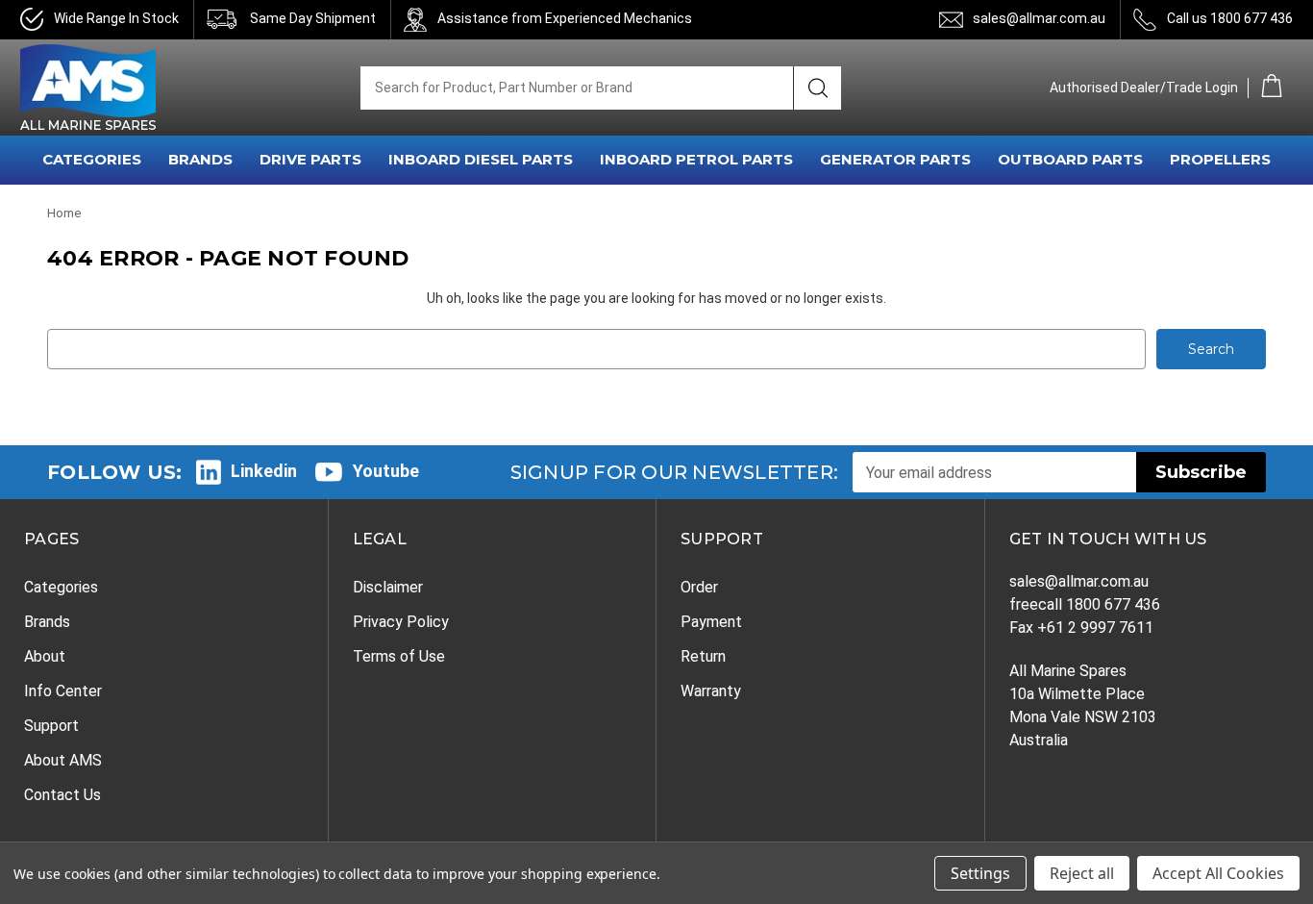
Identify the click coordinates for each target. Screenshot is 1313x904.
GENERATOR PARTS (895, 159)
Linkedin (264, 471)
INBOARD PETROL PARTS (696, 159)
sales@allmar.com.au (1039, 18)
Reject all (1082, 873)
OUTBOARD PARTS (1070, 159)
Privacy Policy (401, 622)
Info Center (63, 691)
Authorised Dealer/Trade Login (1144, 87)
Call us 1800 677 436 (1230, 18)
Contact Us (62, 795)
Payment (711, 622)
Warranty (711, 691)
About (44, 656)
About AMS (63, 760)
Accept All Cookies (1218, 873)
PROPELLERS (1220, 159)
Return (703, 656)
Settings (980, 873)
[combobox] (576, 88)
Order (699, 587)
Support (51, 725)
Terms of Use (399, 656)
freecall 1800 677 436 (1084, 604)
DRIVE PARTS (310, 159)
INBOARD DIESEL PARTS (480, 159)
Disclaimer (388, 587)
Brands (47, 622)
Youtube (386, 471)
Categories (61, 587)
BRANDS (200, 159)
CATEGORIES (91, 159)
